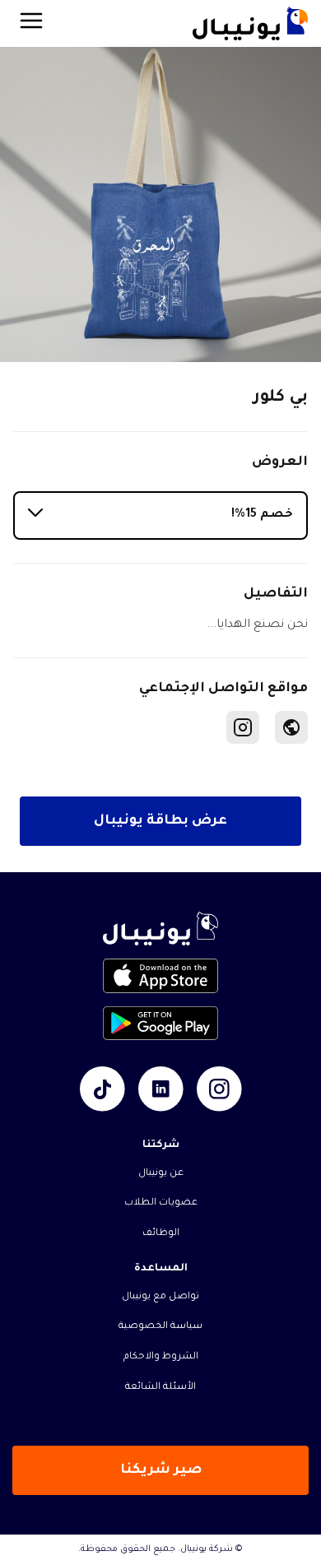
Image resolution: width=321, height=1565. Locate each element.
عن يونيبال (161, 1173)
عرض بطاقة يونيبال (160, 821)
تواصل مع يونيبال (160, 1297)
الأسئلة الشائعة (160, 1387)
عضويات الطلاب (161, 1203)
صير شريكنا (161, 1470)
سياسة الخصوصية (160, 1326)
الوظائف (160, 1233)
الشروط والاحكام (160, 1357)
